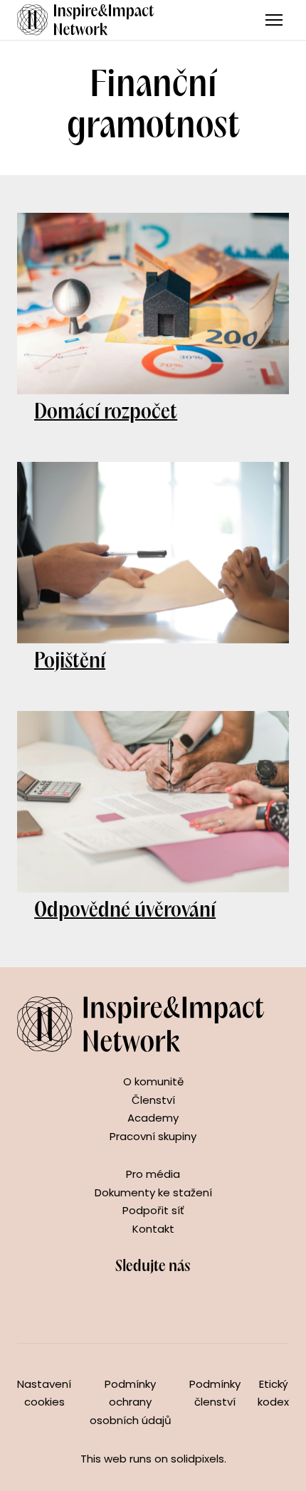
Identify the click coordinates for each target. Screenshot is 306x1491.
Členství (153, 1099)
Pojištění (69, 662)
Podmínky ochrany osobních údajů (131, 1402)
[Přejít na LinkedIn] (169, 1304)
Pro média (153, 1173)
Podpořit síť (153, 1210)
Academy (153, 1117)
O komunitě (153, 1081)
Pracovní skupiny (153, 1136)
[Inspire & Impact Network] (85, 20)
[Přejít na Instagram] (137, 1304)
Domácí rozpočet (105, 413)
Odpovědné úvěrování (125, 911)
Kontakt (153, 1228)
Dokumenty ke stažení (153, 1192)
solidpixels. (198, 1458)
